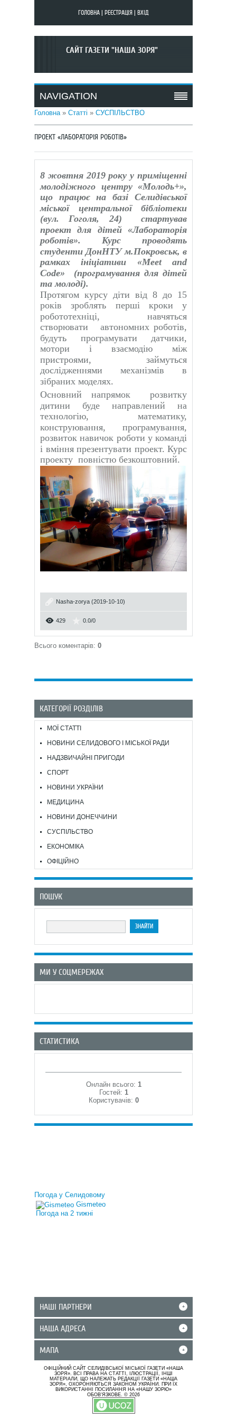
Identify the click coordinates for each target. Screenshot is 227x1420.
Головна (89, 12)
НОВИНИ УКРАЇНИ (75, 787)
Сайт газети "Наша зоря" (112, 50)
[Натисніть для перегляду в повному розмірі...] (113, 573)
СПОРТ (58, 772)
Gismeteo (90, 1204)
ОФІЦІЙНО (63, 861)
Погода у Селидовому (69, 1195)
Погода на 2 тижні (64, 1213)
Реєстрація (119, 12)
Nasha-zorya (73, 601)
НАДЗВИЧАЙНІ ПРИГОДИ (86, 757)
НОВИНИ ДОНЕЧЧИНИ (82, 817)
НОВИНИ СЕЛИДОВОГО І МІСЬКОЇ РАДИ (108, 743)
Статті (78, 113)
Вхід (143, 12)
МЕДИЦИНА (65, 802)
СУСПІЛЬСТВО (120, 113)
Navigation (68, 96)
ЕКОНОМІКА (65, 846)
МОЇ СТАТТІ (64, 728)
